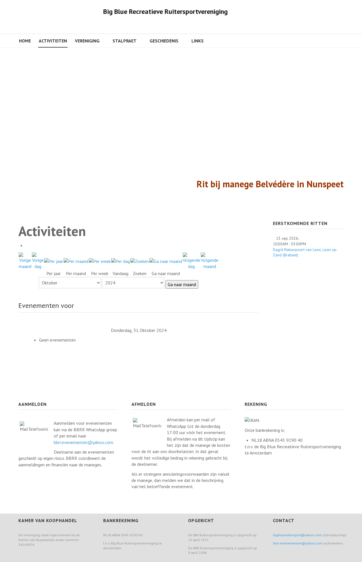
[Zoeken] (139, 260)
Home (25, 41)
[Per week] (100, 260)
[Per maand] (76, 260)
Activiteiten (53, 41)
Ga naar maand (182, 284)
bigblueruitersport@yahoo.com (297, 535)
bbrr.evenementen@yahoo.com (83, 442)
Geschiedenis (164, 41)
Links (197, 41)
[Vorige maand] (25, 260)
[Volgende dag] (191, 260)
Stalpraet (125, 41)
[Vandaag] (120, 260)
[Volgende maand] (209, 260)
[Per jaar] (53, 260)
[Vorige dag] (38, 260)
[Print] (27, 245)
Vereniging (87, 41)
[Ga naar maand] (165, 260)
